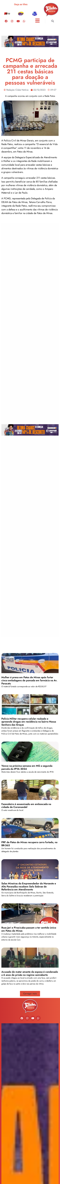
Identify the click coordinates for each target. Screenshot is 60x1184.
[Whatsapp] (24, 21)
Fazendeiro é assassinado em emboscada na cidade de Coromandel (26, 805)
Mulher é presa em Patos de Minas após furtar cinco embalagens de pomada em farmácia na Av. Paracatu (29, 680)
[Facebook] (6, 21)
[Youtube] (18, 21)
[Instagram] (12, 21)
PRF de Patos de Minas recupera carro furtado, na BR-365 (29, 843)
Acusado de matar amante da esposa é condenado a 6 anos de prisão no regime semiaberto (29, 973)
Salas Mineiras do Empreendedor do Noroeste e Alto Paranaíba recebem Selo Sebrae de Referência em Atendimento (28, 886)
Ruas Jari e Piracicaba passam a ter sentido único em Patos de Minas (28, 929)
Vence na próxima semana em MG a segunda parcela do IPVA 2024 (26, 767)
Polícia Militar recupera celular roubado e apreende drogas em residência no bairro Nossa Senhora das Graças (28, 722)
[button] (52, 21)
